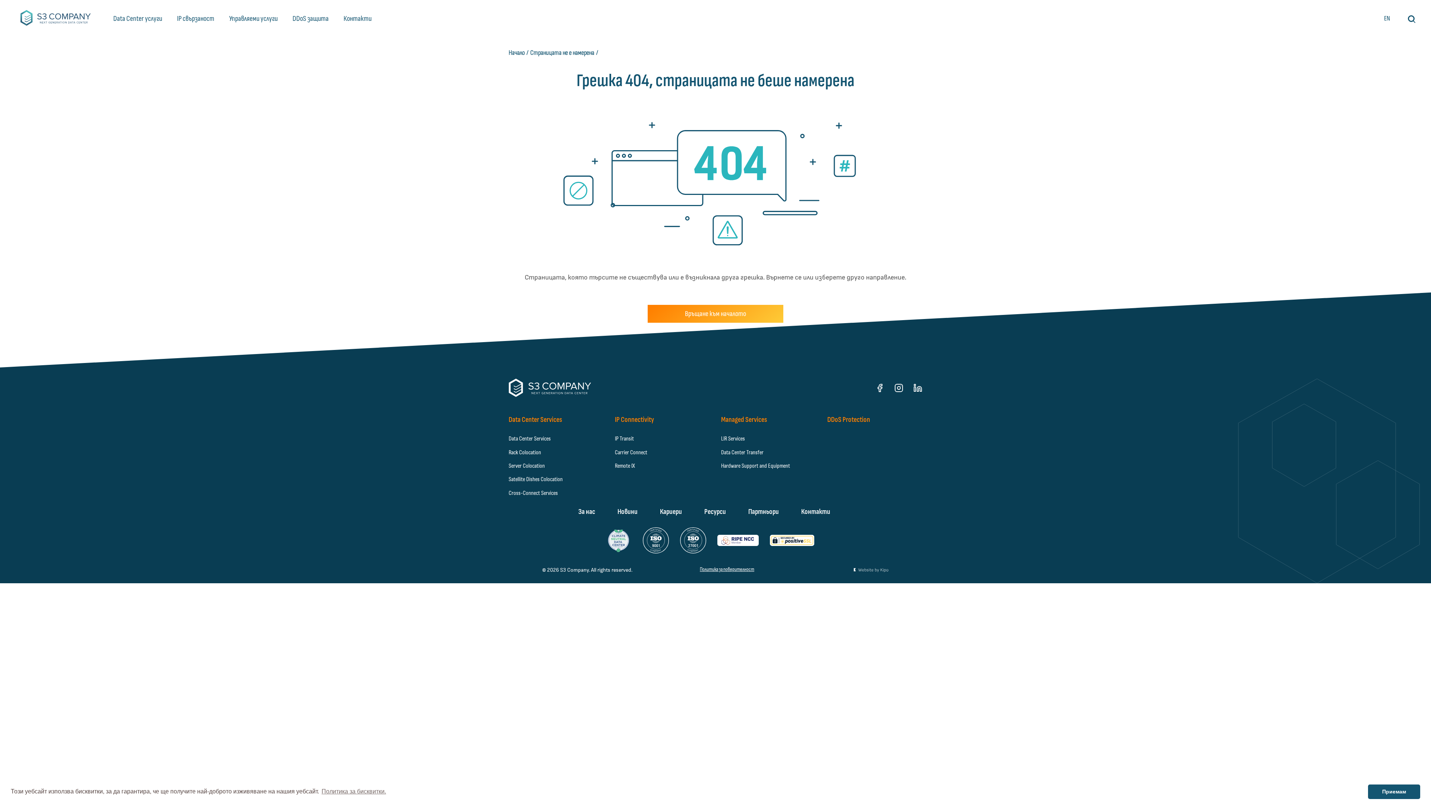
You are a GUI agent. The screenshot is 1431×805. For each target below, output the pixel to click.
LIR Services (733, 439)
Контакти (358, 18)
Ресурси (715, 511)
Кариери (671, 511)
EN (1387, 18)
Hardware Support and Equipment (755, 466)
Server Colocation (527, 466)
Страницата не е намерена (562, 53)
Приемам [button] (1394, 792)
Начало (517, 53)
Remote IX (625, 466)
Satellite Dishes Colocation (536, 479)
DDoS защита (311, 18)
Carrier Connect (631, 452)
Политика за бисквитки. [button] (354, 791)
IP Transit (624, 439)
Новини (627, 511)
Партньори (763, 511)
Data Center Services (530, 439)
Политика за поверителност (727, 569)
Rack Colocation (525, 452)
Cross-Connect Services (533, 493)
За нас (586, 511)
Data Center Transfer (742, 452)
